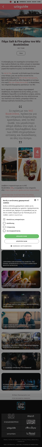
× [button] (37, 200)
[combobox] (35, 200)
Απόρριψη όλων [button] (21, 241)
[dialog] (21, 223)
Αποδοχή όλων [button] (21, 236)
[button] (21, 246)
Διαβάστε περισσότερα (15, 215)
